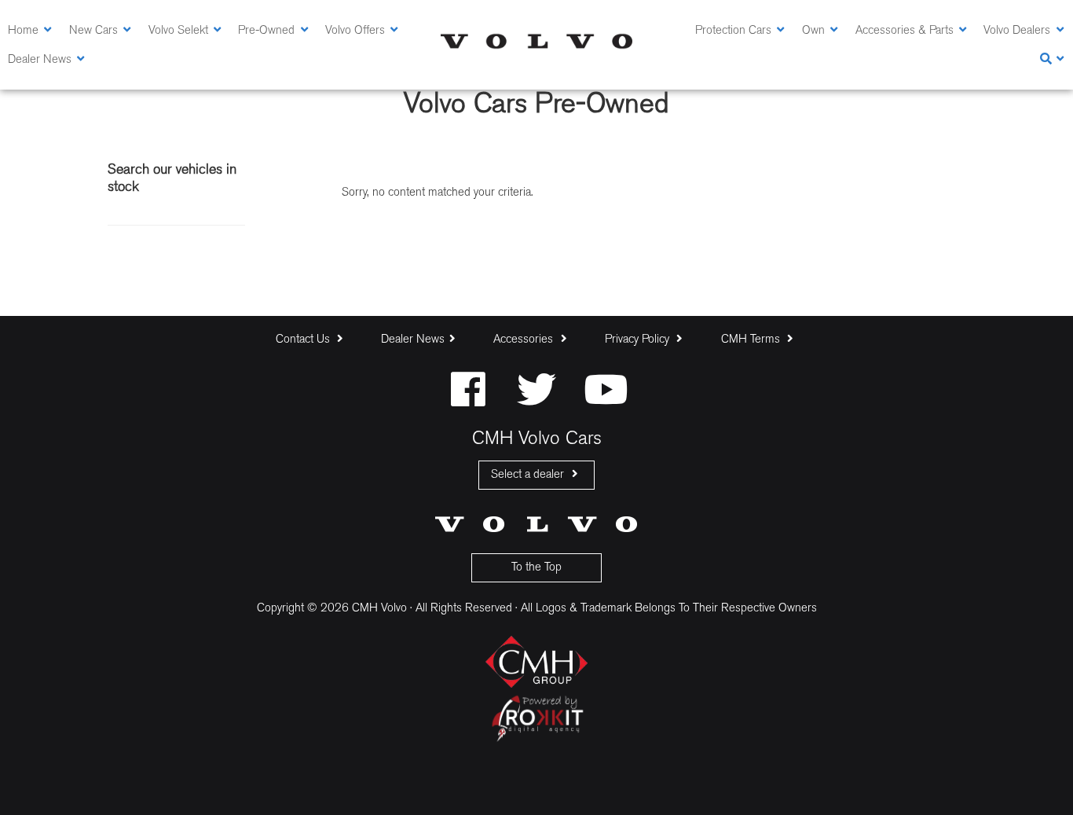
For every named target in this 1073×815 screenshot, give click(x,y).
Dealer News (39, 60)
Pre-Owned (266, 31)
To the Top (536, 568)
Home (23, 31)
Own (813, 31)
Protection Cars (733, 31)
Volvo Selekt (178, 31)
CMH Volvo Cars (536, 41)
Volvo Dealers (1016, 31)
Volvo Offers (355, 31)
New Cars (93, 31)
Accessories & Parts (904, 31)
